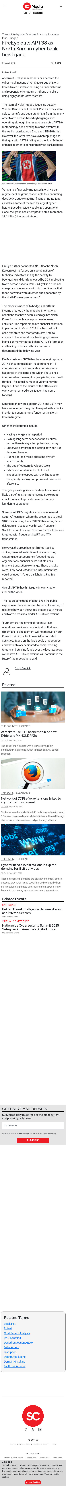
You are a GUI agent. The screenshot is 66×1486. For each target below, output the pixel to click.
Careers (45, 1444)
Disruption (10, 1352)
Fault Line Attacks (14, 1366)
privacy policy (38, 1474)
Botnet (8, 1328)
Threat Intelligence (13, 34)
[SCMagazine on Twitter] (33, 1429)
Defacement (11, 1347)
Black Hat (10, 1323)
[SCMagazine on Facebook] (26, 1429)
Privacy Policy (52, 1133)
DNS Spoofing (12, 1337)
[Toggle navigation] (5, 6)
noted (49, 122)
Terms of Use (41, 1133)
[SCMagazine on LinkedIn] (40, 1429)
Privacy (54, 1444)
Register (38, 13)
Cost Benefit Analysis (17, 1333)
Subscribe (33, 1140)
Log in (26, 13)
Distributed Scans (15, 1356)
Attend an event (31, 1458)
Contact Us (36, 1444)
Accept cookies (33, 1482)
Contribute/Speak (18, 1458)
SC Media (13, 1444)
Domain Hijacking (14, 1361)
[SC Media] (33, 6)
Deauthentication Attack (18, 1342)
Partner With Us (57, 1458)
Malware (31, 34)
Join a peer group (44, 1458)
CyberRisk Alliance (24, 1444)
